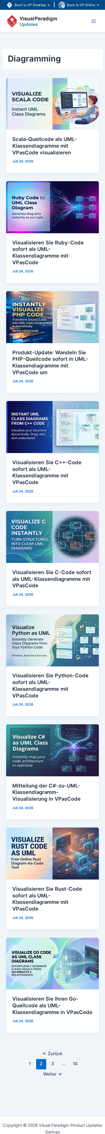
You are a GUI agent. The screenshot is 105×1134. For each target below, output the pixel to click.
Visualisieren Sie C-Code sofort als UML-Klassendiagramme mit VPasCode (51, 578)
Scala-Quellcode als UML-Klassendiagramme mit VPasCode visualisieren (44, 145)
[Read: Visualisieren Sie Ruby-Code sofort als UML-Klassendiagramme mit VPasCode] (52, 206)
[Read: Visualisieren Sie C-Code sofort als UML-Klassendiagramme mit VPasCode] (52, 536)
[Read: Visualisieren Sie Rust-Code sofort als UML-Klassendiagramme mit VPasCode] (52, 853)
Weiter (52, 1074)
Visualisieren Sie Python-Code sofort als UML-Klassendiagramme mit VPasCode (50, 685)
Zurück (52, 1053)
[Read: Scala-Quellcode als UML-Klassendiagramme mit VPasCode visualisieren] (52, 103)
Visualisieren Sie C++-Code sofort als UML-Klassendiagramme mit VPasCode (46, 472)
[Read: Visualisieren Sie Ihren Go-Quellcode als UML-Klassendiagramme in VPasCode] (52, 963)
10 (75, 1063)
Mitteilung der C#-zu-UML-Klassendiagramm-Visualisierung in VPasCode (46, 792)
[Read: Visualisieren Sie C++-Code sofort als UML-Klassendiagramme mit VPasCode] (52, 426)
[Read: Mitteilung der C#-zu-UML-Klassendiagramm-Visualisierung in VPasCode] (52, 750)
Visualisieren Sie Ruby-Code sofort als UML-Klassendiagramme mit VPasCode (48, 252)
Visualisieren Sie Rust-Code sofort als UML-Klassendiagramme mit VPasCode (47, 899)
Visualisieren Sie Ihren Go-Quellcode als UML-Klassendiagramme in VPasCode (52, 1005)
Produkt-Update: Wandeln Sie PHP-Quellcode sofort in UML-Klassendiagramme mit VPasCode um (50, 362)
